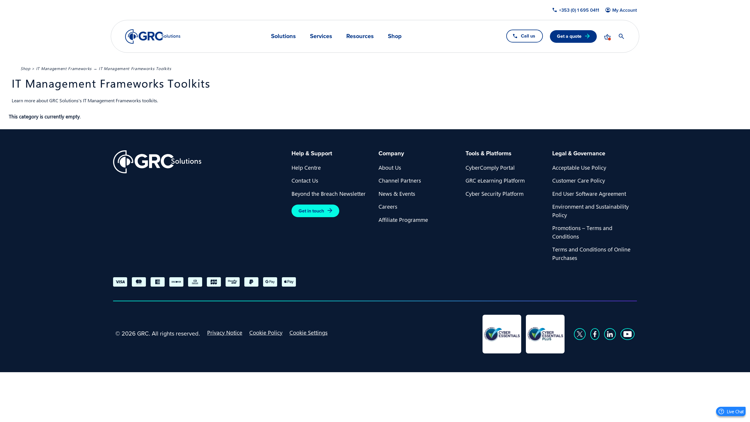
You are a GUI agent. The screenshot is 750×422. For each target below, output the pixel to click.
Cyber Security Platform (495, 193)
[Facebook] (594, 334)
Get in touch (311, 210)
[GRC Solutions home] (198, 161)
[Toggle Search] (621, 36)
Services (321, 36)
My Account (624, 10)
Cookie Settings (308, 332)
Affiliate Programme (403, 219)
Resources (360, 36)
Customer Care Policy (578, 180)
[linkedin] (610, 334)
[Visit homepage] (152, 36)
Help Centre (306, 167)
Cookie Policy (265, 332)
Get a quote (569, 36)
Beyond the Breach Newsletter (329, 193)
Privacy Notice (224, 332)
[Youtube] (628, 334)
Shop (395, 36)
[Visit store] (607, 36)
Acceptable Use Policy (579, 167)
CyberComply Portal (490, 167)
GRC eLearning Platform (495, 180)
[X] (580, 334)
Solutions (283, 36)
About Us (390, 167)
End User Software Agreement (589, 193)
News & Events (397, 193)
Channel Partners (400, 180)
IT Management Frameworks (64, 68)
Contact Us (305, 180)
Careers (388, 206)
